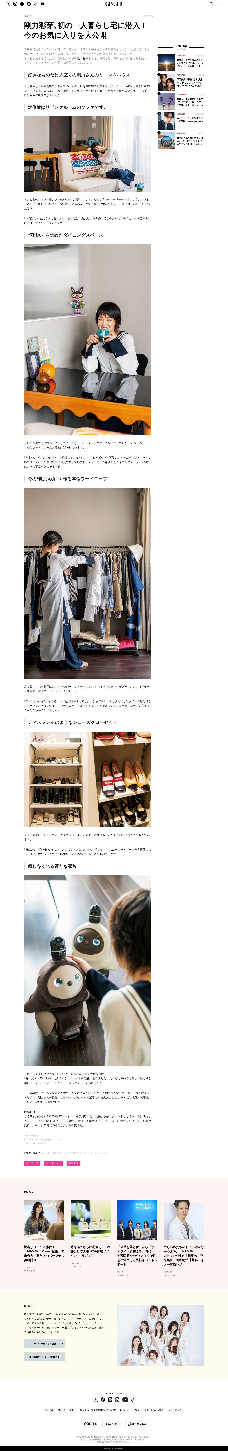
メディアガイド (175, 1410)
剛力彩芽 (82, 58)
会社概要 (49, 1410)
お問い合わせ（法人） (155, 1410)
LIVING (36, 1153)
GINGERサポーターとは (44, 1343)
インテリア (32, 1163)
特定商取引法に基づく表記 (104, 1410)
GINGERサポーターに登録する (44, 1357)
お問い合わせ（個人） (130, 1410)
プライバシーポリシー (67, 1410)
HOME (27, 1153)
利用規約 (84, 1410)
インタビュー (53, 1163)
